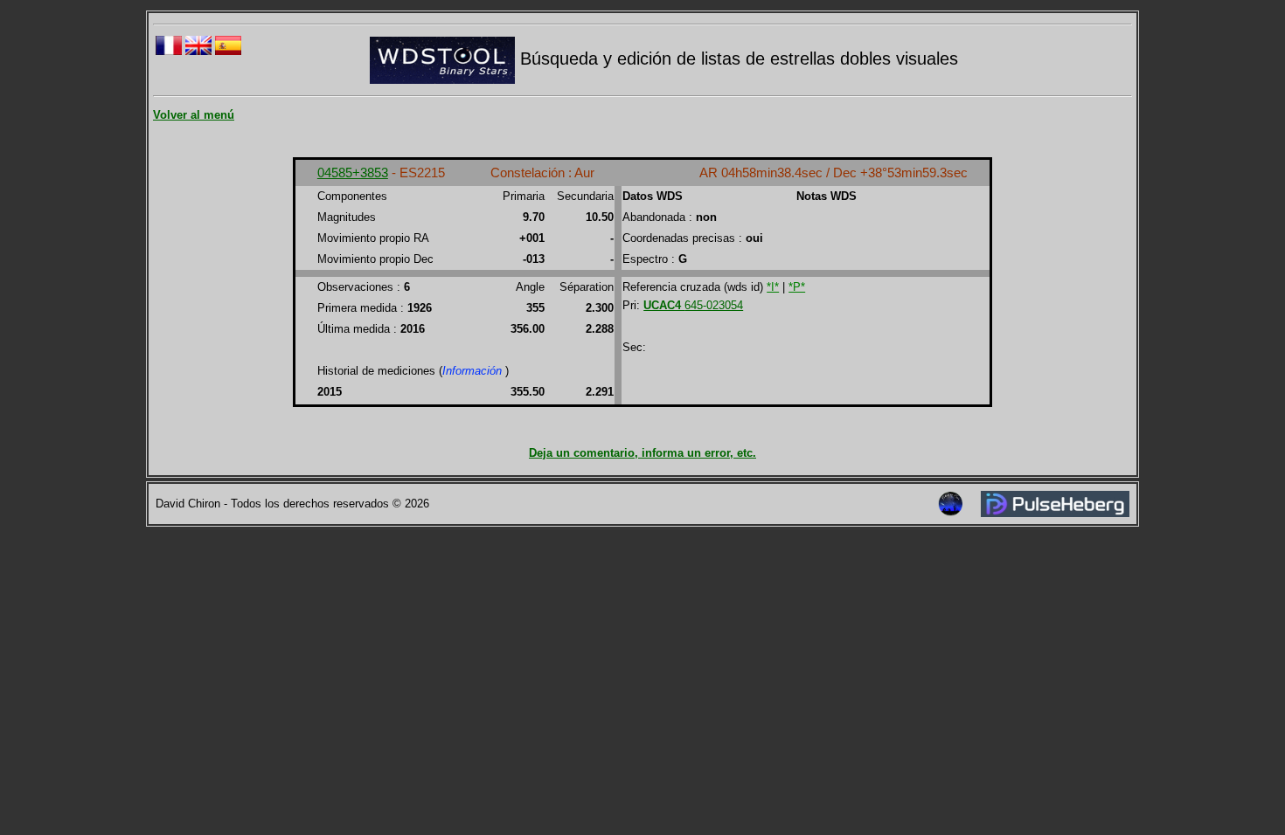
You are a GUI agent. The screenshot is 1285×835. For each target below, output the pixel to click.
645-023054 (693, 305)
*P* (796, 286)
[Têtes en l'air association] (950, 512)
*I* (773, 286)
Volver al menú (193, 114)
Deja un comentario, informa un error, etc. (642, 452)
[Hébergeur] (1055, 513)
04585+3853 (352, 173)
